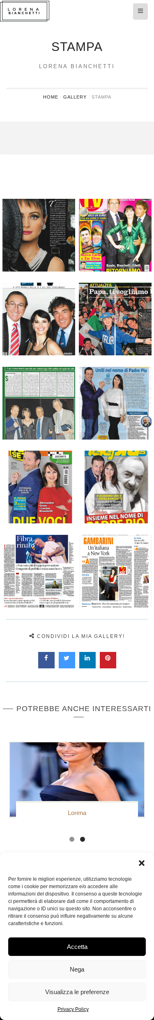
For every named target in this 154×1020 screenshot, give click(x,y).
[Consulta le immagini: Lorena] (77, 779)
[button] (142, 863)
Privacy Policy (73, 1009)
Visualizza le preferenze (77, 991)
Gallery (75, 96)
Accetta (77, 946)
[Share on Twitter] (67, 666)
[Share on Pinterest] (108, 666)
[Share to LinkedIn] (87, 666)
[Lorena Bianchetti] (77, 11)
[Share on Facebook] (46, 666)
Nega (77, 969)
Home (50, 96)
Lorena (77, 812)
